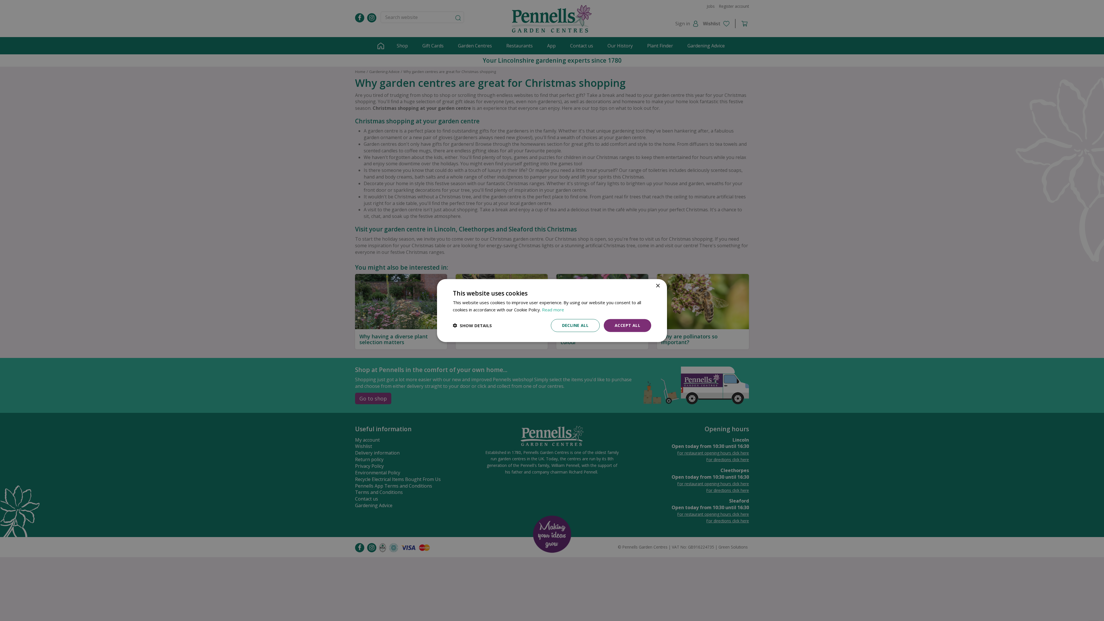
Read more (553, 310)
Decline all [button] (575, 325)
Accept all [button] (627, 325)
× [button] (658, 286)
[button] (472, 325)
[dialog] (552, 310)
